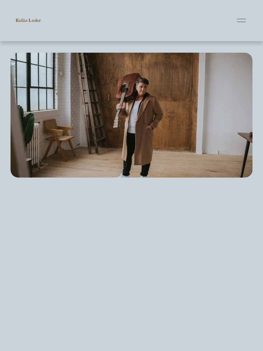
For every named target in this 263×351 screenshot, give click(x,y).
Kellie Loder (28, 20)
